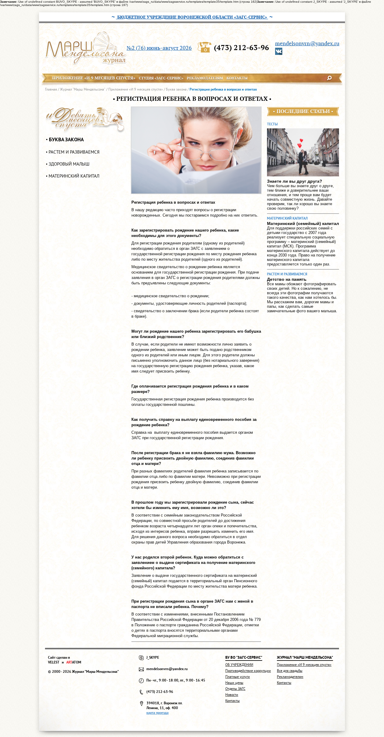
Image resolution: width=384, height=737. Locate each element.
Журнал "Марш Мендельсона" (82, 89)
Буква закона (176, 89)
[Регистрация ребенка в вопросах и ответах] (196, 150)
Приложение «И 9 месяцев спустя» (135, 89)
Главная (51, 89)
